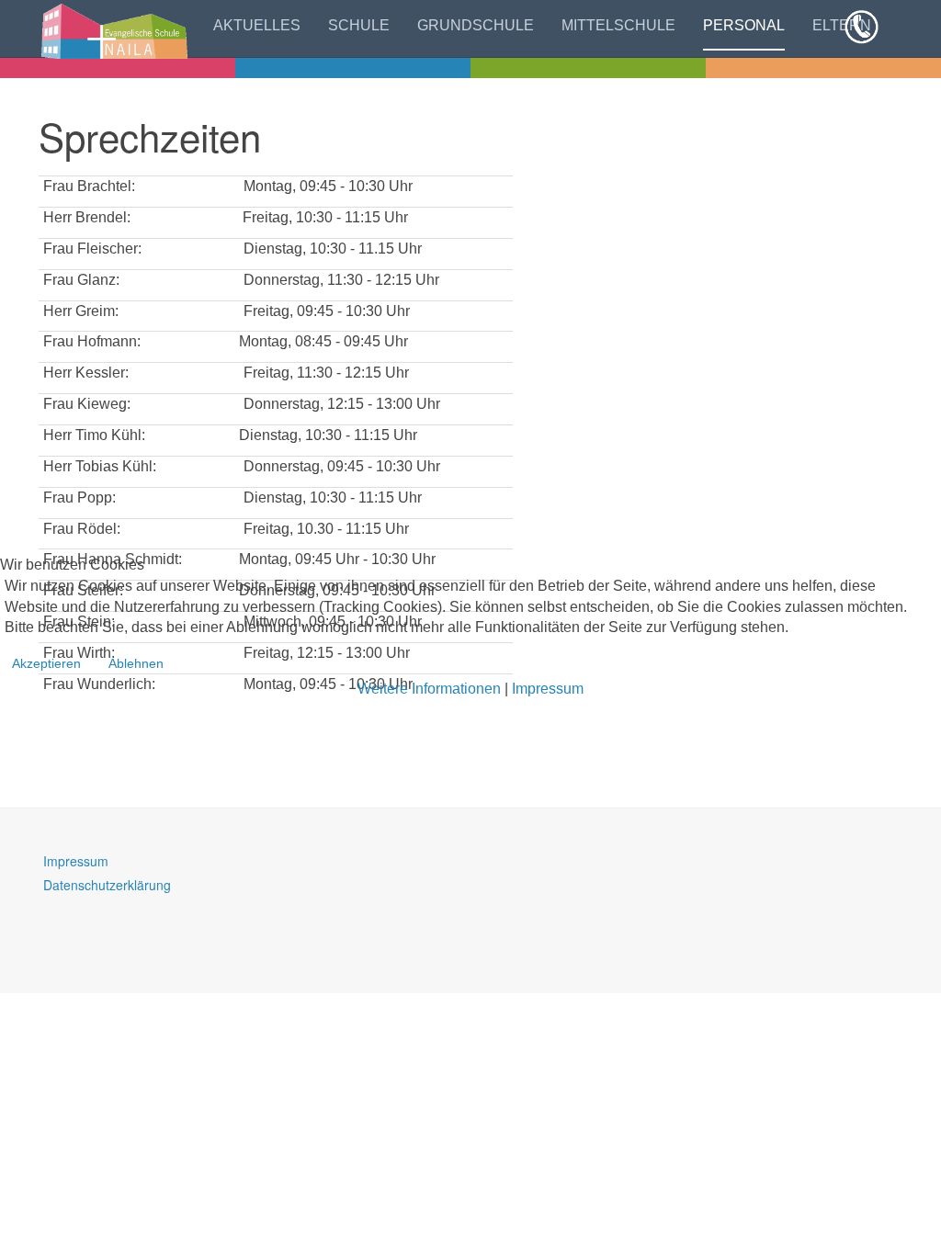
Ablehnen (136, 663)
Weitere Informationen (429, 688)
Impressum (548, 688)
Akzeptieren (46, 663)
